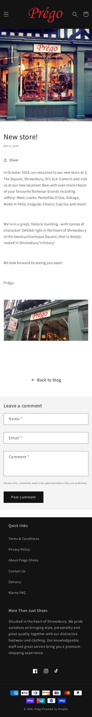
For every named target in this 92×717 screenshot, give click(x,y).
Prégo (38, 709)
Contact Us (17, 571)
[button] (6, 14)
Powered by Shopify (55, 709)
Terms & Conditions (24, 538)
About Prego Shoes (24, 560)
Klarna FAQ (17, 592)
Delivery (15, 582)
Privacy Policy (19, 549)
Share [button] (13, 160)
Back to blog (49, 380)
